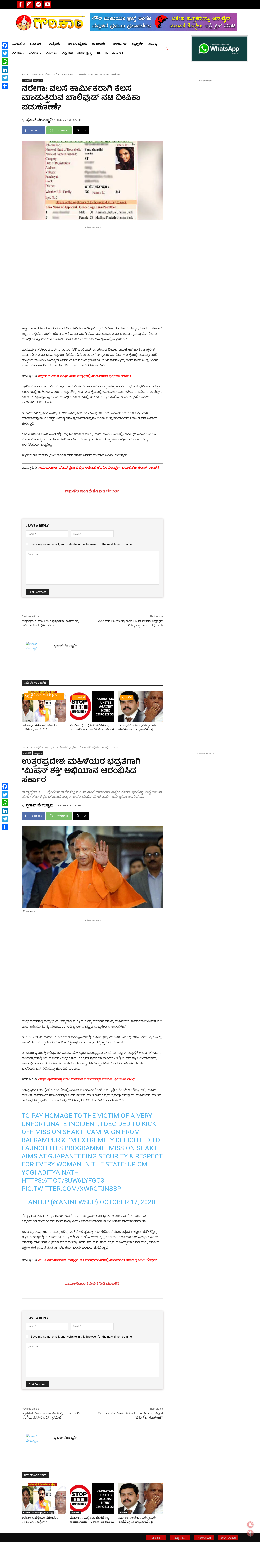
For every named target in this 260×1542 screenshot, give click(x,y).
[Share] (5, 86)
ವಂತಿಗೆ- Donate (228, 1537)
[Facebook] (20, 4)
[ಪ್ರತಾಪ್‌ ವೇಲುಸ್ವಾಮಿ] (38, 653)
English (156, 1537)
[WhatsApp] (5, 62)
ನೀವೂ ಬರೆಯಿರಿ (204, 1537)
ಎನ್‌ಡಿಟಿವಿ (28, 403)
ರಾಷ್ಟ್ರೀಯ (38, 80)
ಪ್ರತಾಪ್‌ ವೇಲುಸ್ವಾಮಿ (39, 119)
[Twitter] (5, 53)
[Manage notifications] (250, 1533)
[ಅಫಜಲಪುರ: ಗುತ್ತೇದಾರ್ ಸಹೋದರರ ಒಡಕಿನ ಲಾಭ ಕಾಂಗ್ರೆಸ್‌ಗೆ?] (44, 706)
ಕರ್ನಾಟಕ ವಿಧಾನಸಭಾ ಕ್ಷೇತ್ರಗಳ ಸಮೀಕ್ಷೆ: (41, 696)
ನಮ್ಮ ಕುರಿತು (179, 1537)
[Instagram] (29, 4)
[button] (166, 49)
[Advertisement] (92, 257)
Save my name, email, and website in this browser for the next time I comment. (83, 544)
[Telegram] (38, 4)
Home (25, 74)
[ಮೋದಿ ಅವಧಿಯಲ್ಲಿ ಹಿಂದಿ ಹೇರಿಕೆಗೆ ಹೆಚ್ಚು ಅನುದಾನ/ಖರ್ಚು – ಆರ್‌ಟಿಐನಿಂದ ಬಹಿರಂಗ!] (92, 706)
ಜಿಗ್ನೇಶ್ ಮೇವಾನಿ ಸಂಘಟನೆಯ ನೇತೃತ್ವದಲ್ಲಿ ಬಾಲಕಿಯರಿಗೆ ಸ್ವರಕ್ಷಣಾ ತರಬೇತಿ (84, 376)
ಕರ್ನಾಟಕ (127, 697)
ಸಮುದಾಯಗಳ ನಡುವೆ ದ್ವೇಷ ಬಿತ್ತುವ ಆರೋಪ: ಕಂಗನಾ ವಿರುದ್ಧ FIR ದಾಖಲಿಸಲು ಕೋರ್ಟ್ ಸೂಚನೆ (98, 468)
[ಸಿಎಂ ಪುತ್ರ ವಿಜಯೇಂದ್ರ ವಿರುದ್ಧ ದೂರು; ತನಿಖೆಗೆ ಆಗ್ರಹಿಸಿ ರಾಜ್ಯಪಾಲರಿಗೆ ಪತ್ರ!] (140, 706)
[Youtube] (47, 4)
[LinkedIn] (5, 70)
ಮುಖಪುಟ (36, 74)
